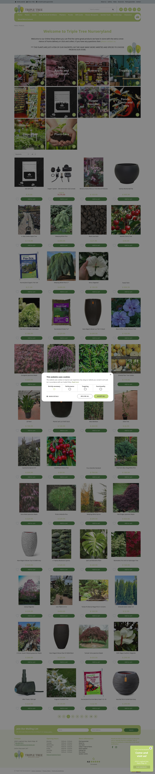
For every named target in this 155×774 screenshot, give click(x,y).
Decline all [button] (85, 396)
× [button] (110, 374)
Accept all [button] (101, 396)
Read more (75, 382)
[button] (52, 396)
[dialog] (77, 387)
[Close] (150, 748)
